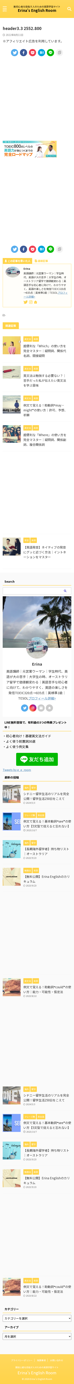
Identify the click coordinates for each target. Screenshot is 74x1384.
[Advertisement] (37, 98)
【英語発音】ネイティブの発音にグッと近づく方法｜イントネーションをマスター (44, 552)
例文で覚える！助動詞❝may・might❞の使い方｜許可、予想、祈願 (45, 410)
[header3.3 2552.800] (41, 52)
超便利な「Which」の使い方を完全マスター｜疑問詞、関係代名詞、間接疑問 (44, 351)
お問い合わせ (56, 1360)
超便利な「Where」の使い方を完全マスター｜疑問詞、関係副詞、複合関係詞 (44, 440)
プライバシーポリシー (22, 1360)
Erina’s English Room (37, 10)
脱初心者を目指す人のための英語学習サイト (37, 1367)
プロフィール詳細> (42, 698)
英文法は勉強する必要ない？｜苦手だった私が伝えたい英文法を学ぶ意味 (44, 380)
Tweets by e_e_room (17, 770)
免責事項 (41, 1360)
